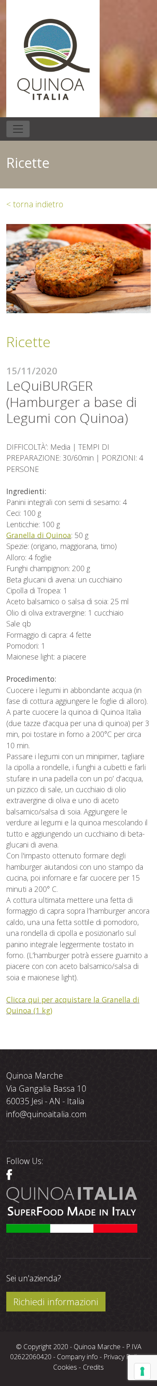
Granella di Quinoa (38, 535)
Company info (77, 1356)
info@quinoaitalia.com (46, 1114)
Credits (93, 1367)
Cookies (65, 1367)
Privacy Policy (123, 1356)
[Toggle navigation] (18, 129)
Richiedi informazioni (55, 1301)
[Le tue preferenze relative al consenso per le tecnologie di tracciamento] (142, 1371)
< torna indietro (34, 204)
